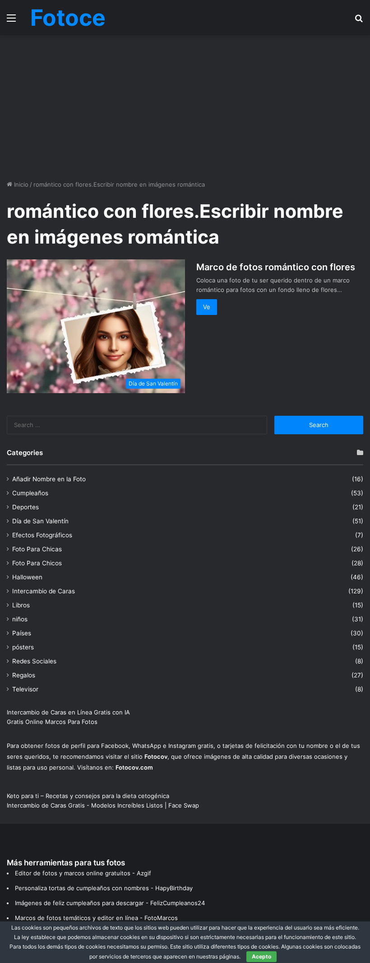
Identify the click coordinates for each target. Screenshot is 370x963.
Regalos (23, 675)
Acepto (261, 956)
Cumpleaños (30, 493)
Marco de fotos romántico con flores (275, 267)
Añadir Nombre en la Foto (49, 479)
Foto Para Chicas (37, 549)
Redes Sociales (34, 661)
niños (20, 619)
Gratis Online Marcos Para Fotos (52, 721)
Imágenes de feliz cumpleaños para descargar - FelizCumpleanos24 (110, 903)
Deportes (25, 507)
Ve (206, 306)
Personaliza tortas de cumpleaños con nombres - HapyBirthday (104, 888)
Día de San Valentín (40, 521)
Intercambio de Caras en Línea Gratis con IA (68, 712)
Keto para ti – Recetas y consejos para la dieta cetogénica (88, 795)
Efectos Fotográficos (42, 535)
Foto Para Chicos (37, 563)
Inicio (20, 184)
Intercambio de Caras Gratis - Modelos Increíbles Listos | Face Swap (103, 805)
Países (21, 633)
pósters (23, 647)
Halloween (27, 577)
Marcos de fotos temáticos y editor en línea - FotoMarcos (96, 917)
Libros (21, 605)
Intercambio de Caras (43, 591)
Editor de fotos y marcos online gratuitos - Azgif (83, 873)
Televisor (25, 689)
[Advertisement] (185, 107)
